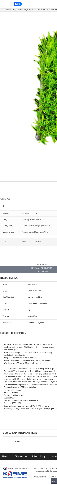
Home (8, 10)
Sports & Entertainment (38, 10)
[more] (39, 433)
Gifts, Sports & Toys (19, 10)
